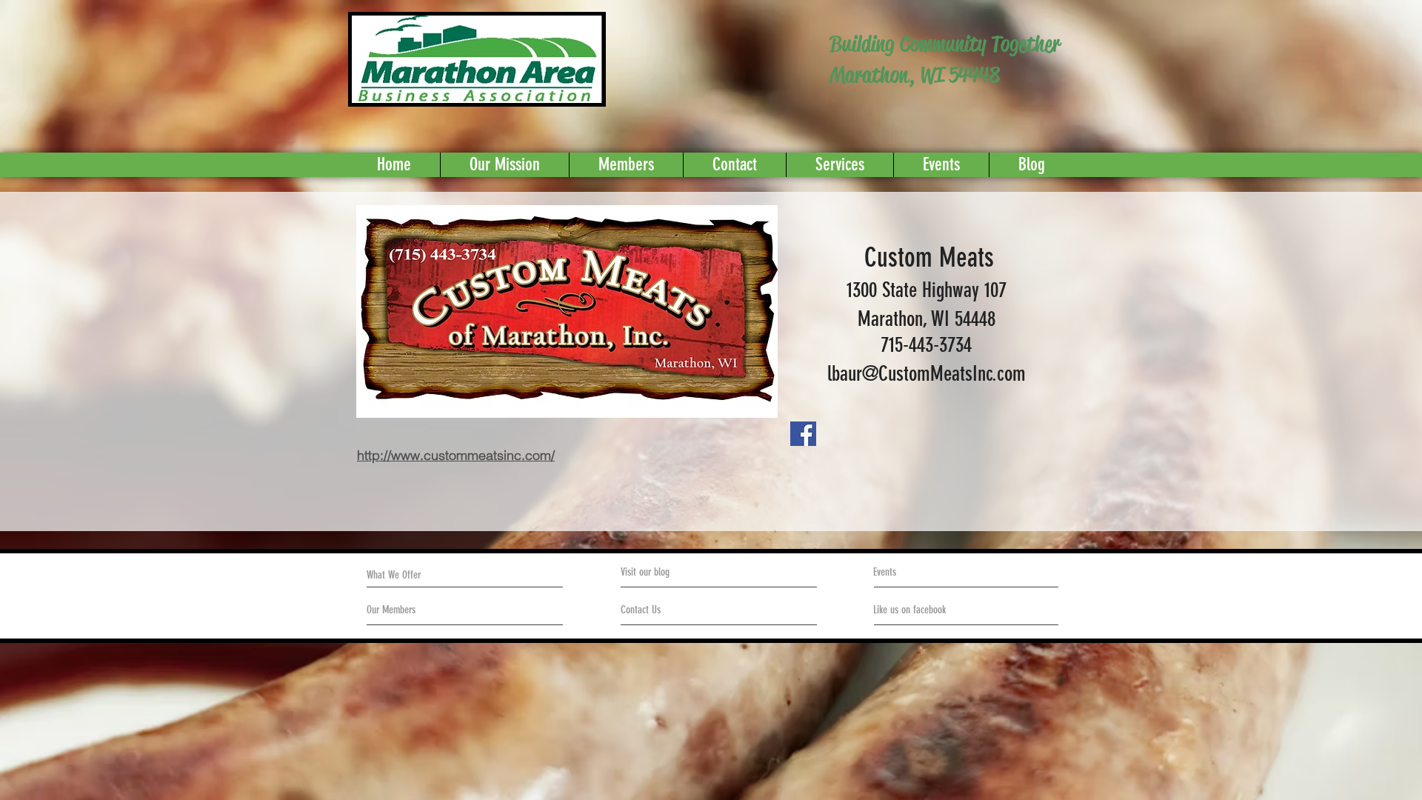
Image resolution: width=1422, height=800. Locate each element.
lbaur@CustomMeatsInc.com (926, 373)
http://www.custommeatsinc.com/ (456, 455)
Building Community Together (945, 44)
